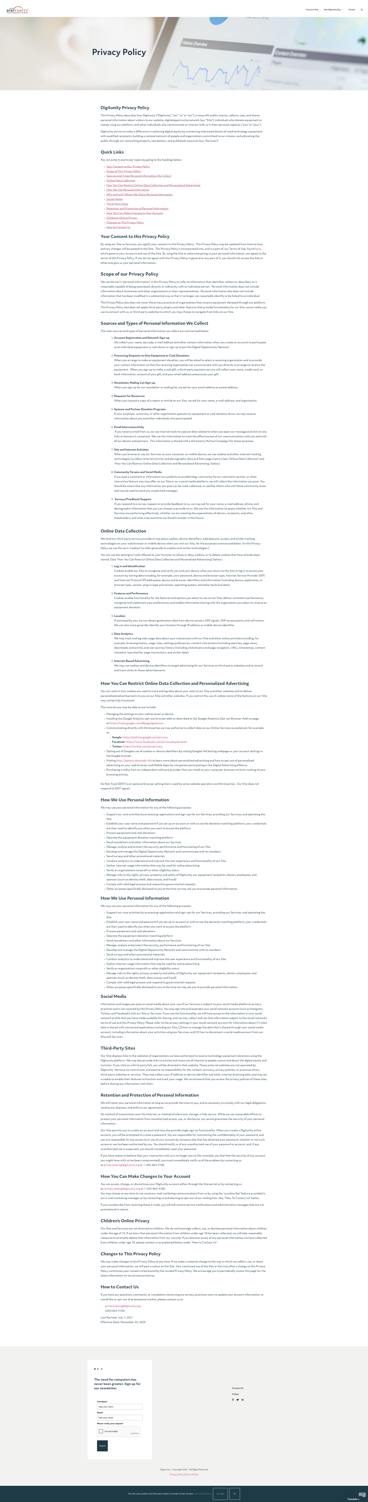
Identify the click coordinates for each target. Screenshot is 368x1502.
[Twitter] (237, 1399)
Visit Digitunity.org (332, 10)
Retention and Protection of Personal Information (137, 209)
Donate (352, 10)
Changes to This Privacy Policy (125, 223)
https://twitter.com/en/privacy (143, 747)
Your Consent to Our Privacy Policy (128, 167)
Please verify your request (110, 1423)
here (258, 249)
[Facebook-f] (233, 1399)
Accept (220, 1494)
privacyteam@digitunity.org (121, 1165)
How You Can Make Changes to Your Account (134, 213)
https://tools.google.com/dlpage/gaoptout (136, 723)
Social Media (114, 199)
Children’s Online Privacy (122, 218)
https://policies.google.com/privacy (145, 737)
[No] (362, 1495)
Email (100, 1412)
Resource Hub (312, 10)
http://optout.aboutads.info (134, 761)
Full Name (102, 1402)
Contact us (238, 1388)
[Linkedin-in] (242, 1399)
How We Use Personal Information (127, 190)
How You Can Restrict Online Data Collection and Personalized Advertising (153, 185)
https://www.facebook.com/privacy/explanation (156, 742)
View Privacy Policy (202, 1494)
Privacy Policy (177, 1475)
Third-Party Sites (117, 204)
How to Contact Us (118, 227)
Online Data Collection (120, 181)
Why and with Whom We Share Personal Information (139, 195)
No (234, 1494)
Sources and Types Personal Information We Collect (138, 176)
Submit (102, 1446)
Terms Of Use (191, 1475)
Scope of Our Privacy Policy (123, 171)
